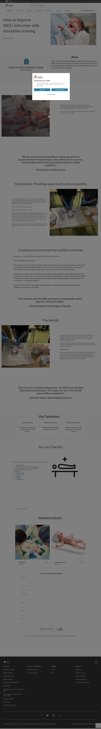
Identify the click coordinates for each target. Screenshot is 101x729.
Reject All (42, 90)
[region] (51, 86)
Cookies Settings (51, 94)
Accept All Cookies (59, 90)
